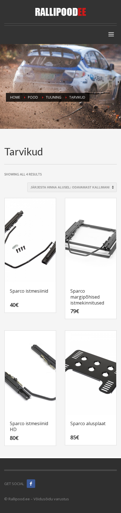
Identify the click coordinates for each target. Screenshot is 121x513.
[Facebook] (31, 483)
